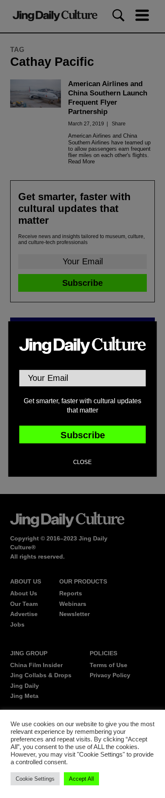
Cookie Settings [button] (35, 779)
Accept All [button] (81, 779)
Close (82, 462)
